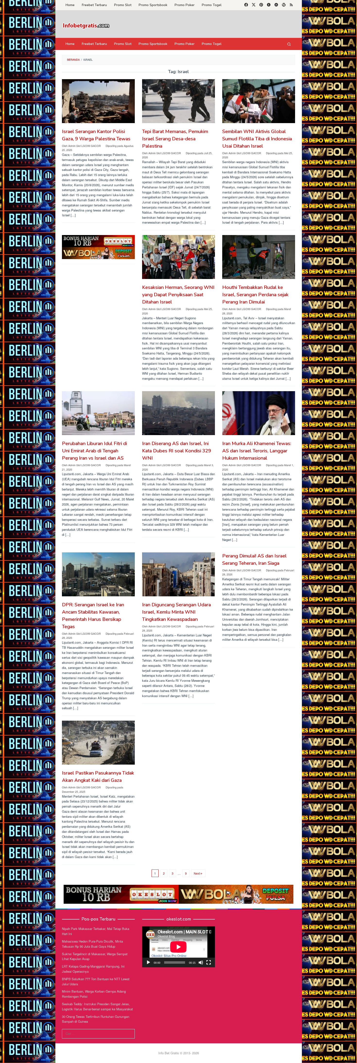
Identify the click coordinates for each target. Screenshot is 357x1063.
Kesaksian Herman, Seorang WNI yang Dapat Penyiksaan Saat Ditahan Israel (178, 294)
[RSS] (291, 5)
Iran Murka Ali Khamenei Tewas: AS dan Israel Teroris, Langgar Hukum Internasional (256, 450)
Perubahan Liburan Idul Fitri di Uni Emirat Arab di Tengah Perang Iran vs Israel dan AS (94, 450)
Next (197, 873)
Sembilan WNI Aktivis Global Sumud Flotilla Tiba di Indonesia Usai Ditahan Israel (257, 138)
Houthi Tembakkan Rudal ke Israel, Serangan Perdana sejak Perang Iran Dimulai (255, 294)
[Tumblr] (268, 5)
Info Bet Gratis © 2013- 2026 (178, 1053)
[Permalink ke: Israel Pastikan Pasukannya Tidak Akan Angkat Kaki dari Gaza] (98, 743)
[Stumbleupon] (276, 5)
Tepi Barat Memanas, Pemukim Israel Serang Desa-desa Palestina (175, 138)
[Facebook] (246, 5)
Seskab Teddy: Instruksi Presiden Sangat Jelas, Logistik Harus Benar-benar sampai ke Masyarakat (97, 1006)
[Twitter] (253, 5)
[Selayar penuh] (208, 962)
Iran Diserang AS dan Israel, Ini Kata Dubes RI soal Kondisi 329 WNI (176, 450)
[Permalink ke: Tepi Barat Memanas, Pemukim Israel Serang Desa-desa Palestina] (178, 101)
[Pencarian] (289, 44)
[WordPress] (284, 5)
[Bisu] (200, 962)
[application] (178, 946)
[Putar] (148, 962)
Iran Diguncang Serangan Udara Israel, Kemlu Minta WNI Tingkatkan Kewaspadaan (176, 612)
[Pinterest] (261, 5)
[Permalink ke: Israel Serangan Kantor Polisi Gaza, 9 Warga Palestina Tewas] (98, 101)
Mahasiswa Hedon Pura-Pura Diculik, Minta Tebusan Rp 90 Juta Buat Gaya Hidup (92, 944)
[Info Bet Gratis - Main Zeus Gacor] (86, 25)
